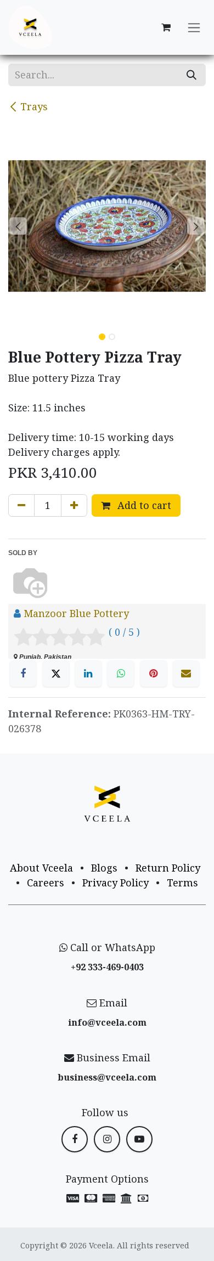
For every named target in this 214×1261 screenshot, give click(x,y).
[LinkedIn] (88, 673)
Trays (34, 106)
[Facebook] (23, 673)
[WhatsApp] (121, 673)
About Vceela (41, 867)
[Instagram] (107, 1139)
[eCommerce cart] (166, 27)
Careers (45, 882)
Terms (182, 882)
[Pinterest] (153, 673)
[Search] (191, 75)
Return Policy (168, 867)
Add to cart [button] (143, 505)
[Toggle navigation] (194, 27)
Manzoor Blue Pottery (76, 613)
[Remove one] (21, 505)
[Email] (186, 673)
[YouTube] (139, 1139)
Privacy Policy (115, 882)
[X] (56, 673)
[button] (18, 226)
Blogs (104, 867)
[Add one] (74, 505)
